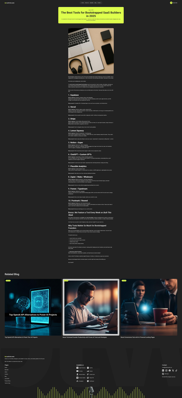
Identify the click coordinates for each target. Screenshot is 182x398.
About (6, 371)
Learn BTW (7, 378)
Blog (95, 2)
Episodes (91, 2)
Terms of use (7, 383)
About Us (87, 2)
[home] (9, 2)
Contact (99, 2)
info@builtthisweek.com (167, 367)
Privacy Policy (7, 380)
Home (83, 2)
